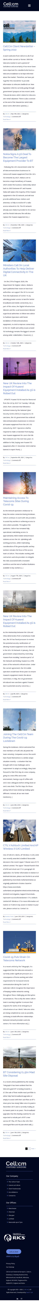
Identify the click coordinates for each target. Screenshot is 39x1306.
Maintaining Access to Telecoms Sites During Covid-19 (16, 501)
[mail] (21, 1298)
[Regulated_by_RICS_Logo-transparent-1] (14, 1231)
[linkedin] (17, 1298)
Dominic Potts (9, 916)
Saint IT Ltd (29, 1292)
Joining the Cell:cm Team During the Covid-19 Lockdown (18, 737)
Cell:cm (26, 1289)
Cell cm (7, 114)
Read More (6, 119)
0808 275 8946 (12, 1256)
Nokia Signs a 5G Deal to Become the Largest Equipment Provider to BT (18, 157)
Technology (6, 117)
